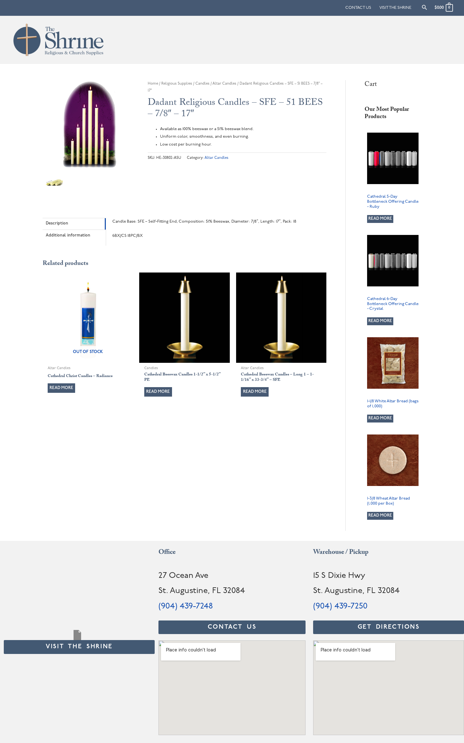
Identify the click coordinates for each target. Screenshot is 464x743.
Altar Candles (224, 84)
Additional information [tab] (68, 235)
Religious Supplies (176, 84)
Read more (61, 388)
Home (153, 84)
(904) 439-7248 (185, 606)
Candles (202, 84)
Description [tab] (57, 223)
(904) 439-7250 (340, 606)
